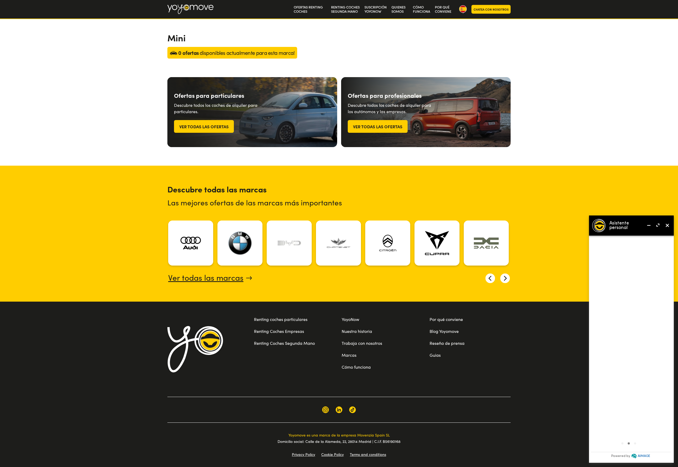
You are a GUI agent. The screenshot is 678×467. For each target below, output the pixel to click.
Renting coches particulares (280, 319)
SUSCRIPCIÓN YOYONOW (375, 9)
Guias (435, 355)
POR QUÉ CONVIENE (443, 9)
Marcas (349, 355)
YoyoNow (350, 319)
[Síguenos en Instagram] (325, 409)
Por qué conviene (446, 319)
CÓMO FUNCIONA (421, 9)
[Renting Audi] (190, 243)
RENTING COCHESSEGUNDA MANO (345, 9)
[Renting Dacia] (486, 243)
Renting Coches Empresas (279, 331)
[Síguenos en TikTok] (352, 409)
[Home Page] (190, 9)
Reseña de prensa (447, 343)
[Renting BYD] (289, 243)
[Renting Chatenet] (338, 243)
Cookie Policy (332, 454)
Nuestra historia (357, 331)
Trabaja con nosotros (362, 343)
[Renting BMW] (239, 243)
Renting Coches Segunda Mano (284, 343)
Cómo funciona (356, 367)
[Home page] (195, 349)
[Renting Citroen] (387, 243)
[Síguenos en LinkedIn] (339, 409)
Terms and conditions (368, 454)
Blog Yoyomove (444, 331)
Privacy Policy (303, 454)
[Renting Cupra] (437, 243)
